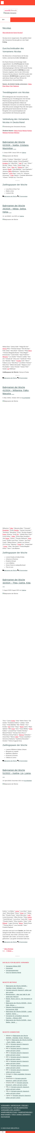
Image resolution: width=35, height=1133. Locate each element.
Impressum (15, 1105)
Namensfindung (25, 1112)
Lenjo (10, 173)
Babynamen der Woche (10, 196)
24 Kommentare (23, 570)
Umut (13, 728)
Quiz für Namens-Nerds (13, 972)
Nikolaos (5, 132)
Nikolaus (16, 132)
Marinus (21, 735)
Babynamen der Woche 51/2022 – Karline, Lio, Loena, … (17, 773)
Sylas (21, 913)
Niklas (16, 130)
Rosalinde (6, 530)
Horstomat (9, 968)
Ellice (30, 350)
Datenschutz (6, 1108)
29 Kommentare (23, 378)
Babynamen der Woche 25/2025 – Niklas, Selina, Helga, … (14, 208)
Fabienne (16, 86)
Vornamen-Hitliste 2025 (13, 966)
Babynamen (5, 1114)
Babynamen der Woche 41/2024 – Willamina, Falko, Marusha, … (16, 390)
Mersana (5, 356)
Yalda (13, 536)
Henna (5, 348)
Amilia (13, 720)
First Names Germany (21, 1114)
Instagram (5, 1117)
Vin (18, 534)
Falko (11, 528)
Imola (30, 728)
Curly (30, 919)
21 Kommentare (23, 761)
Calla (12, 175)
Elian (4, 86)
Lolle (29, 915)
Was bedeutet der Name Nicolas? (13, 32)
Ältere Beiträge (8, 949)
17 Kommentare (23, 196)
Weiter (10, 951)
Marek (22, 726)
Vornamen (5, 1105)
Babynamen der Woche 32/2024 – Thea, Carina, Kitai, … (17, 582)
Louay (5, 546)
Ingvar (7, 538)
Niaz (13, 167)
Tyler (11, 86)
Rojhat (20, 167)
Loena (17, 911)
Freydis (18, 360)
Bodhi (10, 169)
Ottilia (10, 171)
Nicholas (11, 132)
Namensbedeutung (9, 1112)
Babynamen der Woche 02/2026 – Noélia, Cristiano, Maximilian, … (16, 145)
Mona (7, 86)
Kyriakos (5, 163)
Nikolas (24, 130)
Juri (8, 369)
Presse (24, 1105)
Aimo (29, 538)
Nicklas (29, 130)
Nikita (30, 84)
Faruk (19, 544)
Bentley (16, 530)
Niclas (20, 130)
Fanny (4, 534)
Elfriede (5, 923)
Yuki (20, 163)
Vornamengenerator (12, 970)
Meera (21, 923)
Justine (29, 917)
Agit (9, 726)
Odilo (16, 737)
